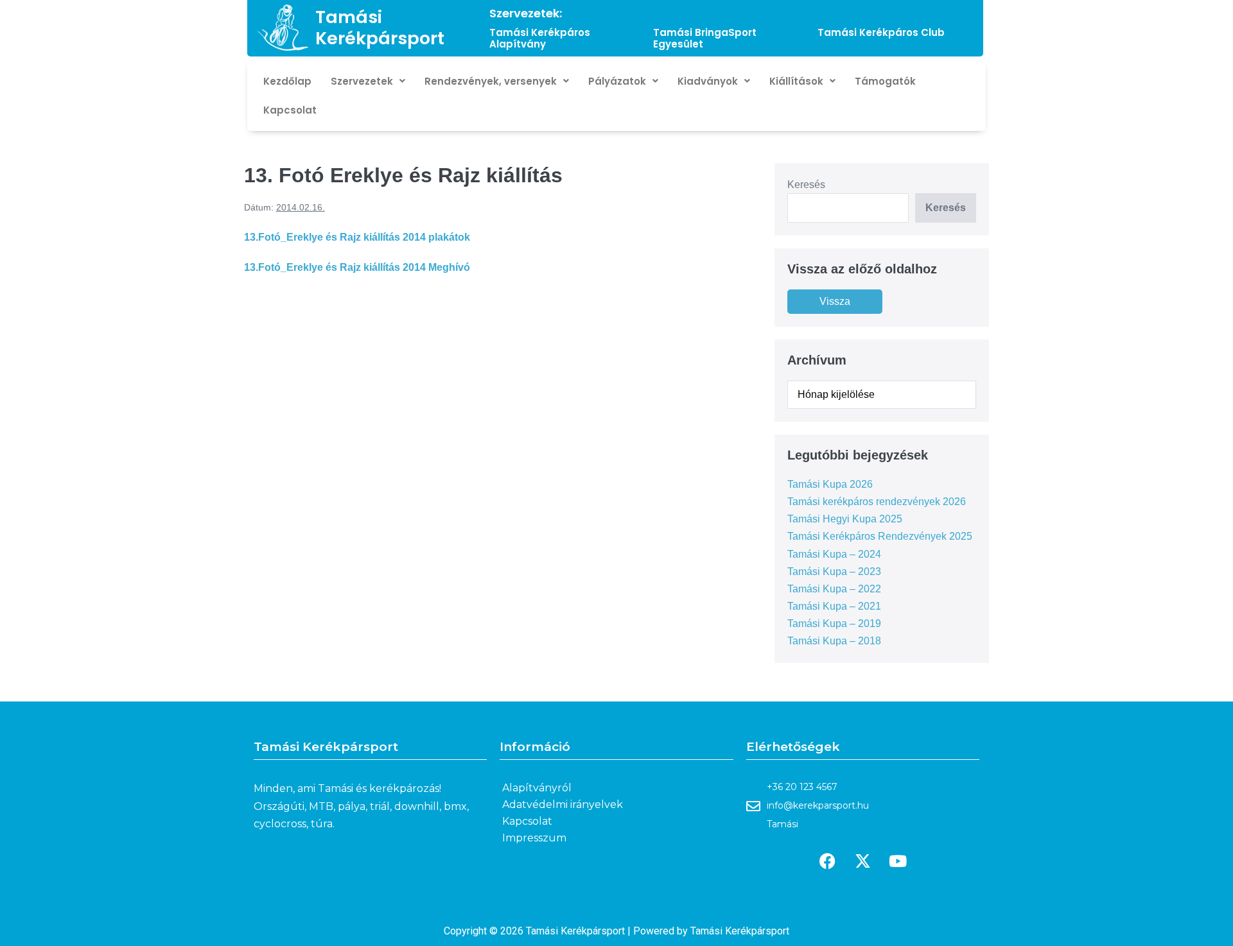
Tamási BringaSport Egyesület (704, 38)
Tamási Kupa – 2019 (834, 623)
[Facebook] (827, 861)
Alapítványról (537, 788)
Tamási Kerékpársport (379, 27)
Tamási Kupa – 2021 (834, 606)
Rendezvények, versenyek (490, 81)
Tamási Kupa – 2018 (834, 640)
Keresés (806, 184)
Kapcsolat (290, 110)
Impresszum (534, 838)
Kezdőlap (287, 81)
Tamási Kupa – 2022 (834, 588)
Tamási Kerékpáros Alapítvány (539, 38)
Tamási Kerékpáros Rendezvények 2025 (879, 536)
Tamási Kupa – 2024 (834, 554)
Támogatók (885, 81)
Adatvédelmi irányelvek (562, 804)
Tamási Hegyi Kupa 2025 (844, 518)
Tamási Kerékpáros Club (881, 32)
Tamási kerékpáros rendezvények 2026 (876, 501)
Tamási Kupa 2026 (830, 484)
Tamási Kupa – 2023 (834, 571)
